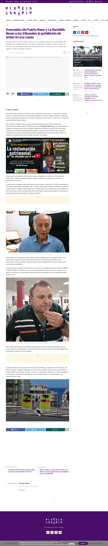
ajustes (71, 544)
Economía (75, 20)
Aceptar (83, 543)
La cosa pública (52, 20)
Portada (8, 20)
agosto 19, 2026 (89, 90)
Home (7, 25)
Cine (102, 20)
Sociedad (42, 20)
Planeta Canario (24, 483)
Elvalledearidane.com (47, 126)
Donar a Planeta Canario (25, 1)
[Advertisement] (70, 11)
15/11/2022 (10, 52)
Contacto (34, 1)
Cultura (83, 20)
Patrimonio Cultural (18, 20)
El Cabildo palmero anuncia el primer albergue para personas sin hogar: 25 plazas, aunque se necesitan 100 (93, 73)
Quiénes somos (9, 1)
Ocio (89, 20)
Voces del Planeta (32, 20)
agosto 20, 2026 (79, 64)
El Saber (95, 20)
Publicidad (16, 1)
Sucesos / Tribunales (65, 20)
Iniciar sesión (99, 1)
